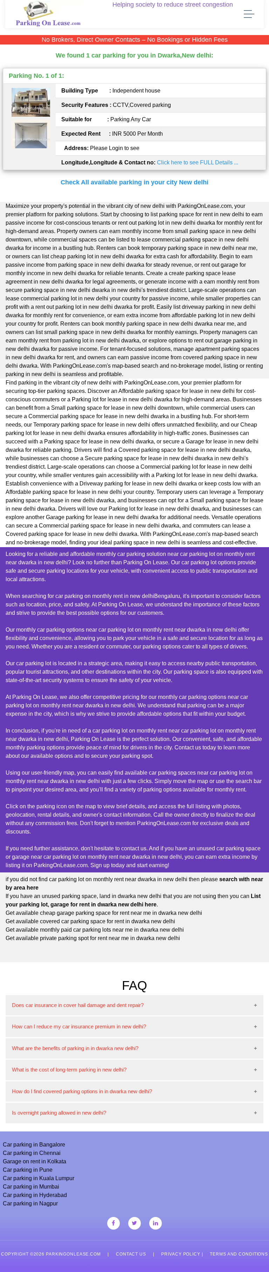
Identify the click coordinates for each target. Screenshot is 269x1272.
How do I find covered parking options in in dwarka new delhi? (82, 1091)
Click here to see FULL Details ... (197, 162)
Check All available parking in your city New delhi (134, 182)
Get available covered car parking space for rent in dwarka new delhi (90, 921)
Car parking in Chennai (32, 1153)
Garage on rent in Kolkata (34, 1161)
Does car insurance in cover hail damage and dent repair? (78, 1005)
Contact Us (131, 1254)
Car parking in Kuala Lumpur (38, 1178)
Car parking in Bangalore (34, 1145)
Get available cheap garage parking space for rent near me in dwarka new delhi (104, 913)
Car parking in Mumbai (31, 1187)
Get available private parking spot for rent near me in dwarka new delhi (93, 938)
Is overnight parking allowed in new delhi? (59, 1113)
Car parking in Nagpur (30, 1203)
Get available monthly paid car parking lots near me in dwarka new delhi (95, 930)
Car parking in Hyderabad (35, 1195)
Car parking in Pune (28, 1170)
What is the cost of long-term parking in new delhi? (69, 1070)
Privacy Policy (180, 1254)
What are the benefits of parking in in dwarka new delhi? (75, 1048)
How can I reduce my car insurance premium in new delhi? (79, 1026)
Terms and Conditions (239, 1254)
